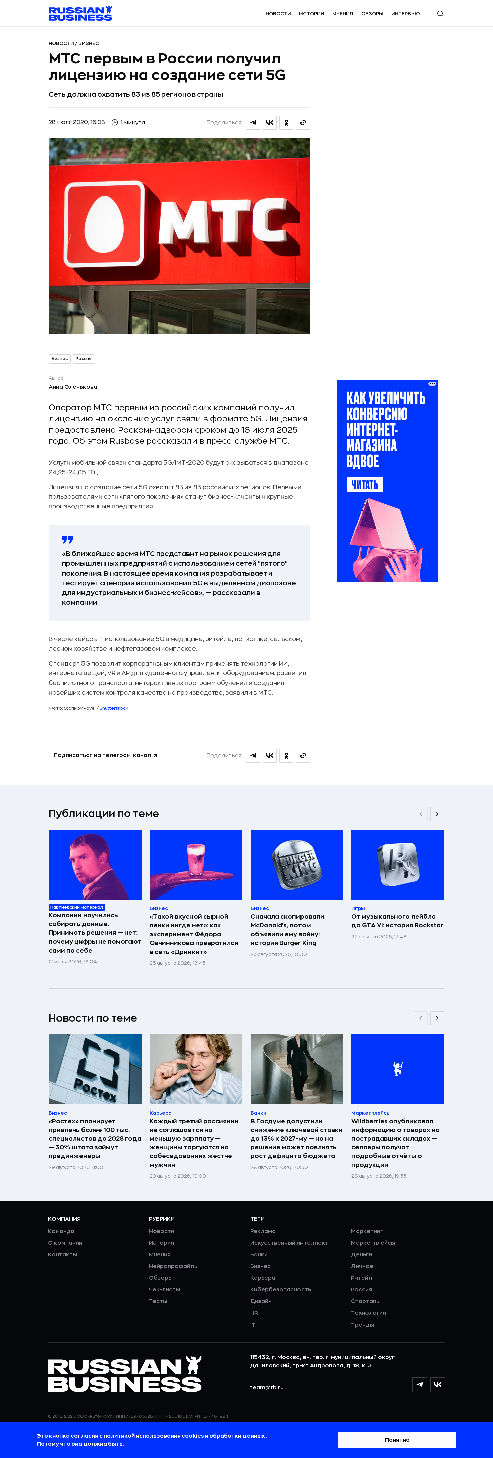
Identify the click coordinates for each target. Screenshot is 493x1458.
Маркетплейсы (373, 1243)
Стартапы (366, 1301)
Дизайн (261, 1301)
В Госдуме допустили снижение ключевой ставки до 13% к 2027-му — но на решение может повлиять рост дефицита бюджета (297, 1138)
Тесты (158, 1301)
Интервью (405, 13)
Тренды (362, 1325)
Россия (83, 359)
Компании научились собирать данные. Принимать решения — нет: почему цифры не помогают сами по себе (95, 932)
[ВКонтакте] (437, 1384)
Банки (259, 1254)
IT (252, 1325)
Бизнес (88, 43)
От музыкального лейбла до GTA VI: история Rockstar (397, 921)
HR (254, 1313)
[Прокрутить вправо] (437, 814)
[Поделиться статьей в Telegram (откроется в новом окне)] (253, 123)
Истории (311, 13)
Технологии (368, 1313)
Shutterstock (114, 708)
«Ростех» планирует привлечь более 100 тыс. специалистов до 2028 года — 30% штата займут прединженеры (95, 1138)
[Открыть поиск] (440, 14)
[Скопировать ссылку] (303, 123)
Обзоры (372, 13)
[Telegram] (419, 1384)
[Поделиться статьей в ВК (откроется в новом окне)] (270, 123)
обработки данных (237, 1436)
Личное (362, 1266)
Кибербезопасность (280, 1289)
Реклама (263, 1231)
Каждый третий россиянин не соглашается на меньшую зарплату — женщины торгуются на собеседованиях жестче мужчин (194, 1143)
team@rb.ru (267, 1387)
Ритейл (361, 1278)
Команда (61, 1231)
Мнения (342, 13)
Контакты (62, 1254)
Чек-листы (164, 1289)
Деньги (361, 1254)
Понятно (397, 1440)
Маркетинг (367, 1231)
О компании (65, 1243)
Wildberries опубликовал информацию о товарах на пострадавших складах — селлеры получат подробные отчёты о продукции (395, 1143)
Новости (278, 13)
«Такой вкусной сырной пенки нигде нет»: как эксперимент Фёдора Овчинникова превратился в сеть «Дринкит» (194, 934)
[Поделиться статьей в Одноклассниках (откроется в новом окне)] (286, 123)
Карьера (262, 1278)
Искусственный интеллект (289, 1243)
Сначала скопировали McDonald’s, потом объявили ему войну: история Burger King (287, 930)
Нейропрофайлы (174, 1266)
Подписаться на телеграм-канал (102, 755)
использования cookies (170, 1436)
